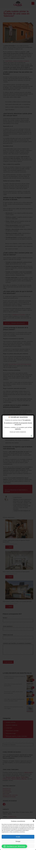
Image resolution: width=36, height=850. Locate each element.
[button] (33, 821)
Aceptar (18, 836)
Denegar (18, 841)
